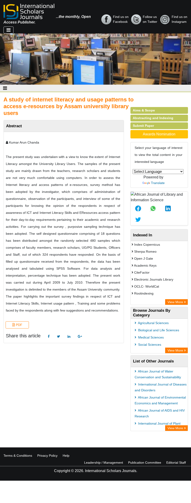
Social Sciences (149, 344)
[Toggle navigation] (8, 30)
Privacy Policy (47, 455)
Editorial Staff (176, 462)
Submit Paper (143, 125)
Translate (158, 183)
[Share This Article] (138, 208)
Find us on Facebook (121, 19)
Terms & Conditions (17, 455)
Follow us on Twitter (150, 19)
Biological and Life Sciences (158, 330)
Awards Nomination (159, 134)
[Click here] (48, 336)
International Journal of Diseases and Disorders (161, 387)
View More (175, 302)
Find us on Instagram (179, 19)
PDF (18, 325)
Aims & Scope (144, 110)
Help (66, 455)
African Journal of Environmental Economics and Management (160, 400)
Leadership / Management (103, 462)
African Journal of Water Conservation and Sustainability (158, 374)
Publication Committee (144, 462)
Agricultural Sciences (153, 323)
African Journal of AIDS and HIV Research (160, 413)
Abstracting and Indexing (153, 118)
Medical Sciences (150, 337)
